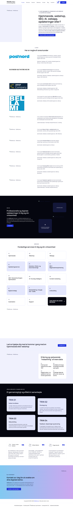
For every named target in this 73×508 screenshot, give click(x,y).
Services (28, 2)
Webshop (39, 2)
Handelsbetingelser (18, 505)
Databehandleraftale (54, 505)
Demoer (33, 2)
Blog (48, 2)
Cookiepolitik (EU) (45, 505)
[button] (54, 2)
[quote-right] (23, 445)
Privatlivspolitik (26, 505)
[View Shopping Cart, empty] (58, 2)
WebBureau (11, 2)
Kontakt (52, 2)
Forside (22, 2)
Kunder (43, 2)
